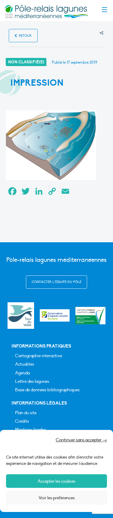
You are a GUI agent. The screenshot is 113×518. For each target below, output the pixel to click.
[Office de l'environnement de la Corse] (90, 315)
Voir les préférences (57, 498)
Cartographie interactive (38, 355)
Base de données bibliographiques (47, 389)
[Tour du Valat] (21, 315)
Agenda (22, 373)
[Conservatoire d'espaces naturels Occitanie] (55, 315)
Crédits (22, 421)
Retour (25, 36)
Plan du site (25, 412)
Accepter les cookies (56, 481)
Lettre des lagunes (32, 381)
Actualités (24, 364)
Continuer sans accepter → (81, 440)
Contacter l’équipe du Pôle (56, 282)
